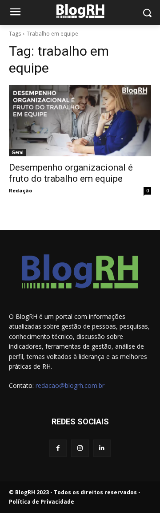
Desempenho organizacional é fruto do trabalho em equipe (71, 173)
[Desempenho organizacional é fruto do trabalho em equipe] (80, 120)
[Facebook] (58, 448)
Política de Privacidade (41, 501)
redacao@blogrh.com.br (70, 385)
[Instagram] (79, 448)
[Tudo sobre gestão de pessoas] (80, 11)
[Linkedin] (102, 448)
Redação (20, 190)
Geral (18, 152)
